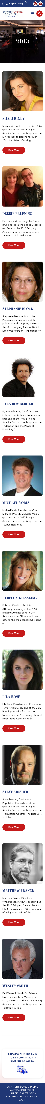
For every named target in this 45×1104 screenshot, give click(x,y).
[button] (32, 13)
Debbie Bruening (17, 214)
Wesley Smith (15, 986)
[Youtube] (40, 3)
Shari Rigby (13, 118)
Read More (13, 150)
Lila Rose (11, 697)
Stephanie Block (17, 309)
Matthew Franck (18, 891)
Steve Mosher (15, 792)
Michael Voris (15, 503)
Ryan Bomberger (17, 404)
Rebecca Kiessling (19, 598)
